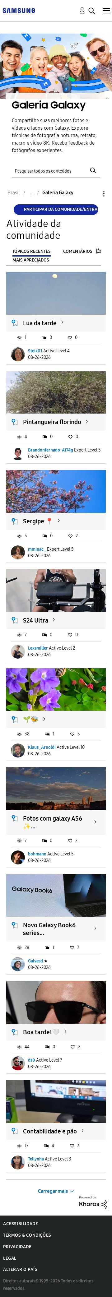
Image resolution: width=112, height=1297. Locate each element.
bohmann (37, 854)
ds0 (31, 1060)
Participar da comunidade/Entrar (61, 209)
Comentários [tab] (77, 251)
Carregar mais (53, 1191)
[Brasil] (18, 10)
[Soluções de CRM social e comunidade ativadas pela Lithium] (93, 1202)
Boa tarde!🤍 (41, 1032)
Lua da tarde (40, 323)
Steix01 (35, 351)
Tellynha (36, 1159)
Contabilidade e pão (50, 1131)
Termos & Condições (27, 1235)
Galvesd (35, 961)
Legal (9, 1258)
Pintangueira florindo (52, 422)
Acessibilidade (20, 1223)
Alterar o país (20, 1269)
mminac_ (37, 549)
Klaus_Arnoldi (42, 747)
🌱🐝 (31, 719)
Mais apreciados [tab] (30, 260)
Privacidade (17, 1246)
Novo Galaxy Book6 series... (49, 929)
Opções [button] (93, 194)
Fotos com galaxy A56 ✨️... (52, 822)
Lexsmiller (38, 648)
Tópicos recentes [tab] (31, 251)
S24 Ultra (35, 620)
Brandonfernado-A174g (50, 450)
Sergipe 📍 (38, 521)
